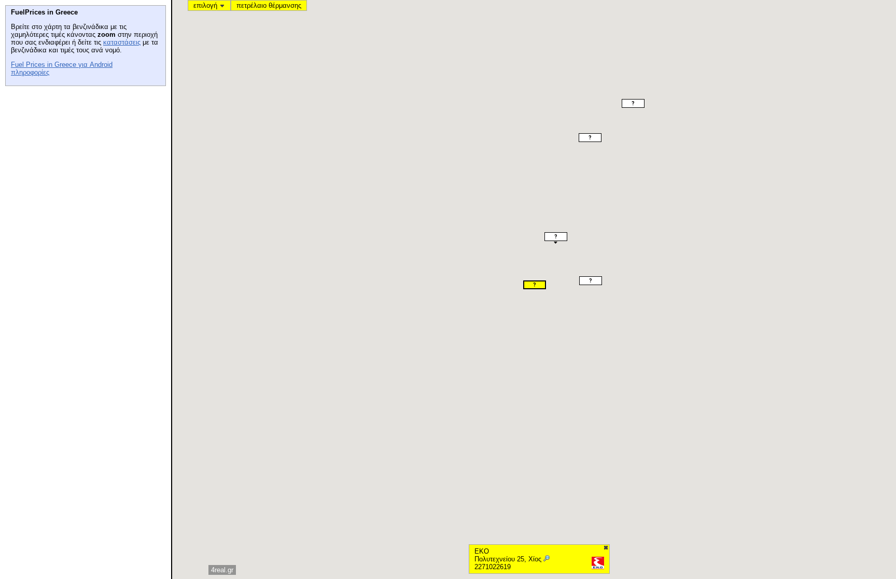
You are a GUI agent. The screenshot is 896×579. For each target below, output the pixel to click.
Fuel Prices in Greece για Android (62, 64)
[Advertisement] (83, 156)
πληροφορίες (30, 72)
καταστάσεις (122, 42)
